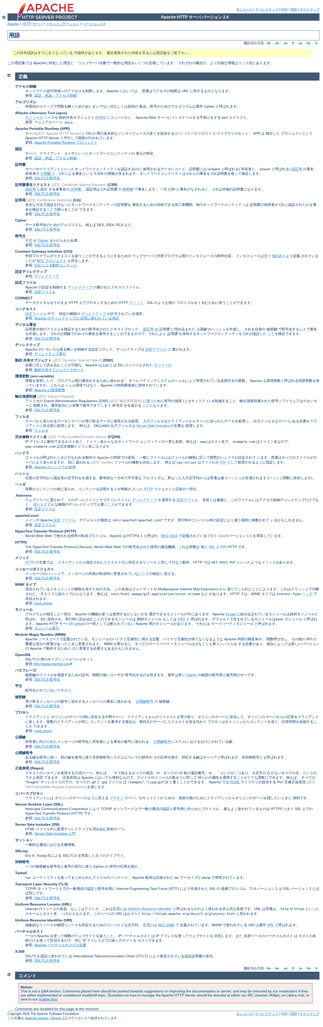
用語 (293, 9)
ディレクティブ (266, 9)
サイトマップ (309, 9)
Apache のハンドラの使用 (55, 467)
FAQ (284, 9)
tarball (79, 624)
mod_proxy (43, 731)
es (285, 43)
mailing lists (48, 999)
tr (316, 43)
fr (293, 43)
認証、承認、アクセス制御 (55, 95)
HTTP (148, 489)
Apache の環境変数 (49, 390)
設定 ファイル (64, 520)
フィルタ (41, 430)
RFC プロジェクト (51, 261)
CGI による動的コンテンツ (55, 265)
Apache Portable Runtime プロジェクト (65, 142)
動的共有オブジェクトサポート (59, 370)
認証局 (296, 169)
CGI (223, 462)
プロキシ (117, 798)
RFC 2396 (166, 925)
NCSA (276, 256)
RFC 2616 (169, 536)
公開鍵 (45, 174)
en (277, 43)
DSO (100, 117)
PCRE (235, 782)
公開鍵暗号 (144, 701)
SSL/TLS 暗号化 (47, 178)
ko (309, 43)
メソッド (136, 303)
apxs (69, 122)
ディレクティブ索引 (50, 354)
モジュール (244, 9)
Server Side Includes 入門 (54, 834)
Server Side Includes (152, 426)
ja (300, 43)
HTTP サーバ (32, 24)
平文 (28, 240)
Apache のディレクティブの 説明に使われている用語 (76, 318)
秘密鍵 (128, 189)
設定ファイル (45, 292)
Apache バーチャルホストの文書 (60, 945)
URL (270, 925)
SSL (212, 547)
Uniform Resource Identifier (150, 909)
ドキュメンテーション (62, 24)
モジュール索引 (46, 628)
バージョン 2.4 (94, 24)
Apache (13, 24)
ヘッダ (307, 594)
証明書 (76, 189)
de (269, 43)
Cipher (43, 240)
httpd (103, 365)
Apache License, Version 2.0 (46, 1018)
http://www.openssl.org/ (51, 664)
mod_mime (43, 603)
